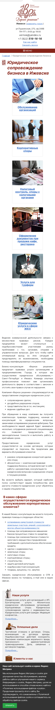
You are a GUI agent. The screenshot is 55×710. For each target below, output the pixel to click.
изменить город (34, 23)
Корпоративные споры (27, 149)
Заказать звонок (30, 45)
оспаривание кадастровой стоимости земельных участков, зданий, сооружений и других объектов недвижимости (28, 525)
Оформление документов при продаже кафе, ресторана (27, 240)
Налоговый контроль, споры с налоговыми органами (27, 193)
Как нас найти (30, 42)
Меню (28, 51)
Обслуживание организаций (27, 109)
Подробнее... (11, 619)
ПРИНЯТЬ (9, 705)
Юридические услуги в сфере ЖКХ (28, 326)
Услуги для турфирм (27, 284)
